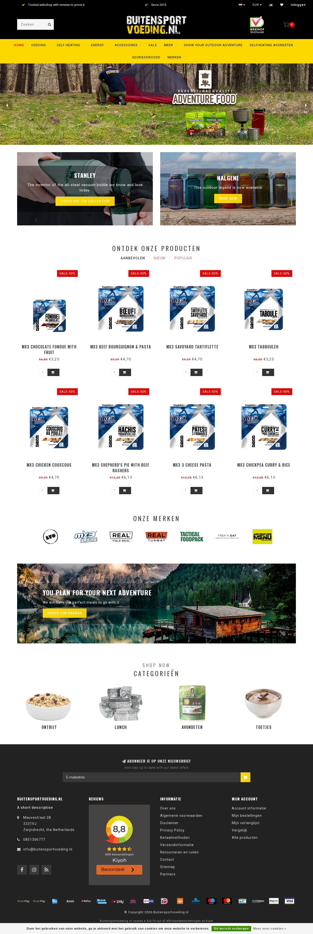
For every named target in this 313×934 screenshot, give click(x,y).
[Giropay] (149, 901)
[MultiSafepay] (258, 901)
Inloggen (298, 5)
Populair (183, 258)
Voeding (38, 45)
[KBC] (196, 901)
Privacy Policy (172, 830)
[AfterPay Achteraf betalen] (23, 901)
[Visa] (289, 901)
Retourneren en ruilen (179, 852)
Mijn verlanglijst (246, 823)
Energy (97, 45)
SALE (152, 45)
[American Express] (55, 901)
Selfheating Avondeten (271, 45)
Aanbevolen (133, 258)
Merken (174, 57)
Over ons (168, 808)
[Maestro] (211, 901)
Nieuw (160, 258)
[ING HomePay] (180, 901)
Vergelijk (239, 830)
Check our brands (65, 613)
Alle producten (245, 838)
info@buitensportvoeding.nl (47, 849)
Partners (168, 874)
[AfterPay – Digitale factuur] (39, 901)
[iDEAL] (164, 901)
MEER (168, 45)
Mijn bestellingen (247, 816)
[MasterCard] (227, 901)
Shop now (228, 198)
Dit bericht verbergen (231, 928)
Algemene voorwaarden (181, 816)
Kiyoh (209, 921)
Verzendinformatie (177, 845)
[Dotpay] (117, 901)
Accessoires (126, 45)
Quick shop (51, 345)
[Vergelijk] (271, 5)
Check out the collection (85, 201)
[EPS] (133, 901)
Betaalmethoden (175, 838)
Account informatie (249, 808)
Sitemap (167, 867)
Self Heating (68, 45)
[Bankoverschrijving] (70, 901)
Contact (167, 859)
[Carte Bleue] (102, 901)
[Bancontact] (242, 901)
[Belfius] (86, 901)
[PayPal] (274, 901)
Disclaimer (169, 823)
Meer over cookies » (269, 928)
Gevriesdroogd (146, 57)
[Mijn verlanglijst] (281, 5)
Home (19, 45)
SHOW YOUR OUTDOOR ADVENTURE (213, 45)
